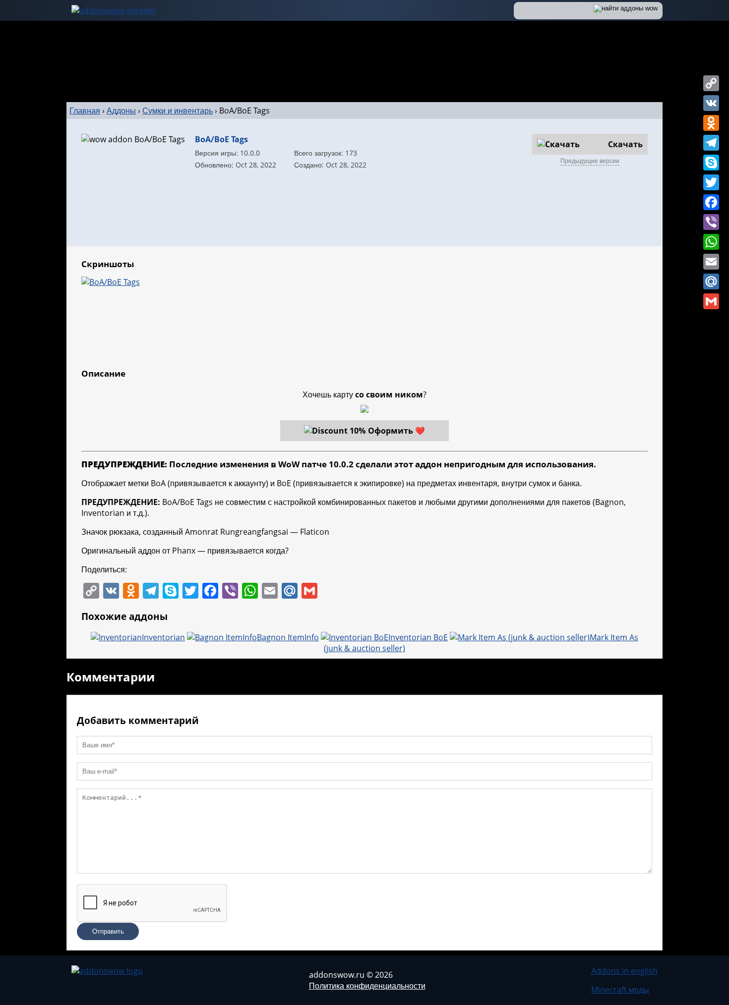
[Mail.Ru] (711, 281)
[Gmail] (711, 301)
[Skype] (711, 162)
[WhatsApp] (711, 242)
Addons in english (624, 970)
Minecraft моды (620, 989)
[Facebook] (711, 202)
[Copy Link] (711, 83)
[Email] (711, 262)
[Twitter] (711, 182)
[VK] (711, 103)
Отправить (108, 931)
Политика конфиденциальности (367, 985)
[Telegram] (711, 143)
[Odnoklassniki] (711, 123)
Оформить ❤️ (396, 430)
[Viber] (711, 222)
